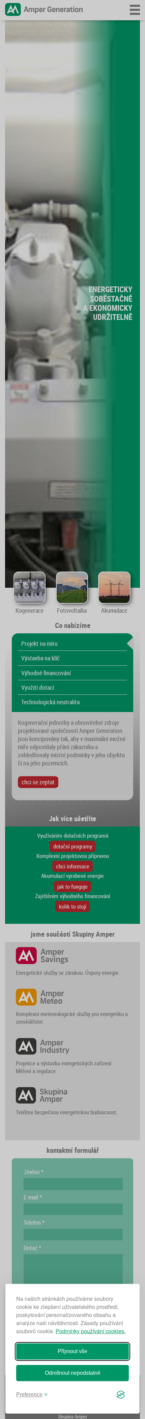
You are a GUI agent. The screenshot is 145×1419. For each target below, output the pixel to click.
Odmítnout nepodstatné (72, 1373)
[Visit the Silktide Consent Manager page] (121, 1395)
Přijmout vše (72, 1351)
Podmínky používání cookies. (90, 1331)
